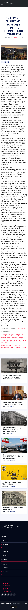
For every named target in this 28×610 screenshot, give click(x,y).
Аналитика (5, 567)
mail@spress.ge (7, 591)
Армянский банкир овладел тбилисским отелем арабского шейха (12, 429)
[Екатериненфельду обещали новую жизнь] (14, 498)
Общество (5, 551)
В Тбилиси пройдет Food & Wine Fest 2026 (12, 483)
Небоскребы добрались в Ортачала (12, 335)
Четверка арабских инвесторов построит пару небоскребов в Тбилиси (13, 346)
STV (4, 586)
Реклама (5, 588)
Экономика (6, 544)
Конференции (6, 585)
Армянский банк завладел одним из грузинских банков (13, 403)
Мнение (5, 575)
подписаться (21, 329)
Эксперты (5, 583)
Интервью (5, 571)
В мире (4, 555)
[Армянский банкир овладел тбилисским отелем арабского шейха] (14, 418)
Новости (13, 381)
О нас (4, 590)
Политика (5, 540)
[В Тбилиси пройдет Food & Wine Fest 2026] (14, 472)
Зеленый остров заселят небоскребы (13, 338)
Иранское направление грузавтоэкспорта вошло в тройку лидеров (12, 456)
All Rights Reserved (16, 603)
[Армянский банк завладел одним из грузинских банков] (14, 393)
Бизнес (15, 38)
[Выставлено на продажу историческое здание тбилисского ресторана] (14, 366)
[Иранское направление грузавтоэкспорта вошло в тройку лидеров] (14, 445)
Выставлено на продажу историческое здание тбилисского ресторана (11, 377)
